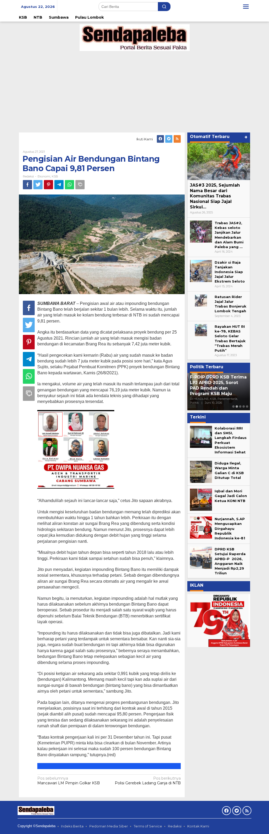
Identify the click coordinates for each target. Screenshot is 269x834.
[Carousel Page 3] (240, 406)
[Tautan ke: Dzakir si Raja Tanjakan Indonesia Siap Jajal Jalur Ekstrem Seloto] (201, 270)
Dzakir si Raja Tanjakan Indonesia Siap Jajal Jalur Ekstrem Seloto (230, 272)
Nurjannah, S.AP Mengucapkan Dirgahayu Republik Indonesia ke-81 (230, 528)
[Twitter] (168, 139)
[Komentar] (80, 184)
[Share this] (27, 184)
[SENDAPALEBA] (135, 37)
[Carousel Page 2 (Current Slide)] (237, 406)
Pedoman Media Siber (108, 826)
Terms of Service (148, 826)
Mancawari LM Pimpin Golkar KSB (68, 780)
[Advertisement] (134, 90)
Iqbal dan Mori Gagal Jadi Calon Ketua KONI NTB (231, 496)
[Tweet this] (38, 184)
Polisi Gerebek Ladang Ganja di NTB (148, 780)
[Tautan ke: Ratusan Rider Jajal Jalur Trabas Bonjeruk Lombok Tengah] (201, 300)
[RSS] (177, 139)
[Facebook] (160, 139)
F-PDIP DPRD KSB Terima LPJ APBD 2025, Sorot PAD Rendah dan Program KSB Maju (218, 385)
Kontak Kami (198, 826)
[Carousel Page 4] (243, 406)
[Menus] (246, 7)
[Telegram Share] (59, 184)
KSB (55, 176)
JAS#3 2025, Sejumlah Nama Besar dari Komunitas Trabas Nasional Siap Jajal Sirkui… (215, 196)
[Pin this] (48, 184)
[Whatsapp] (69, 184)
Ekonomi (44, 176)
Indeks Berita (72, 826)
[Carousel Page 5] (247, 406)
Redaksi (175, 826)
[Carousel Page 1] (233, 406)
